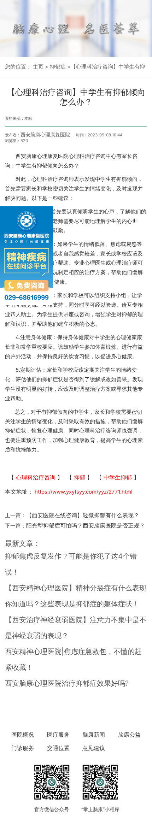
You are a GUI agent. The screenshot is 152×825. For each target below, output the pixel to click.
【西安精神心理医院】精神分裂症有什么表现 (75, 588)
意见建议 (93, 748)
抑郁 (79, 477)
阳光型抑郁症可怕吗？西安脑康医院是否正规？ (85, 525)
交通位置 (58, 748)
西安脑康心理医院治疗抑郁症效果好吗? (67, 683)
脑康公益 (129, 734)
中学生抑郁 (118, 477)
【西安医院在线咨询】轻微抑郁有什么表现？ (82, 515)
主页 (38, 67)
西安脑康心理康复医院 (45, 134)
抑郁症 (58, 67)
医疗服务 (58, 734)
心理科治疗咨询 (35, 477)
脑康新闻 (93, 734)
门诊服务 (22, 748)
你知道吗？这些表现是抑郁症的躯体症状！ (72, 604)
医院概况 (22, 734)
